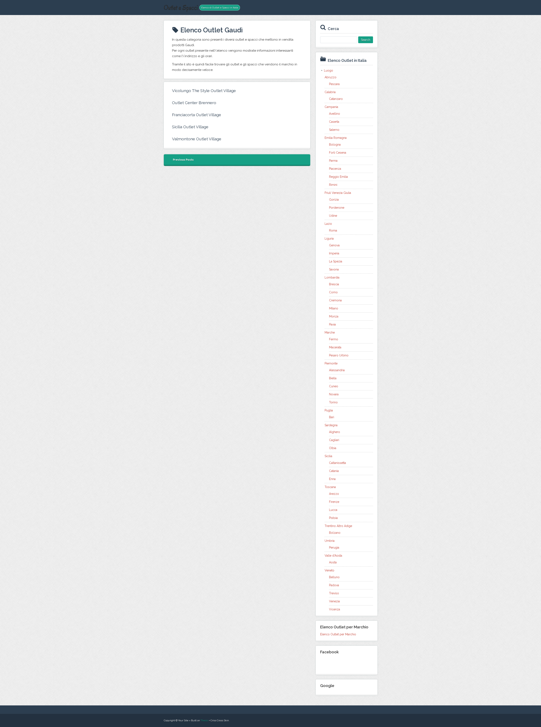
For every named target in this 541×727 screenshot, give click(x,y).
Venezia (334, 601)
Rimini (333, 184)
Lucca (333, 510)
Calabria (330, 92)
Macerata (335, 347)
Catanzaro (336, 99)
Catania (334, 471)
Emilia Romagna (336, 137)
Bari (331, 417)
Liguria (329, 238)
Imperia (334, 253)
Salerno (334, 129)
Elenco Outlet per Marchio (338, 634)
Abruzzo (330, 77)
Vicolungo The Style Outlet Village (204, 90)
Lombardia (332, 277)
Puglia (329, 410)
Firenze (334, 502)
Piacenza (335, 168)
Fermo (333, 339)
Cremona (335, 300)
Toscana (330, 487)
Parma (333, 160)
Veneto (329, 570)
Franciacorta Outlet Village (196, 114)
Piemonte (331, 363)
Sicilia (328, 456)
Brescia (334, 284)
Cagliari (334, 440)
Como (333, 292)
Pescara (334, 84)
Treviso (334, 593)
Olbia (332, 448)
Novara (334, 394)
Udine (333, 215)
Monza (333, 316)
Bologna (335, 144)
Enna (332, 479)
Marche (330, 332)
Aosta (333, 562)
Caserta (334, 121)
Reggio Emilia (338, 176)
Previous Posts (183, 159)
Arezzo (334, 493)
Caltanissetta (337, 463)
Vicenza (334, 609)
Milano (333, 308)
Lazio (328, 223)
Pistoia (333, 518)
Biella (332, 378)
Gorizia (334, 199)
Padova (334, 585)
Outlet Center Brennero (194, 102)
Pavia (332, 324)
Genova (334, 245)
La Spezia (335, 261)
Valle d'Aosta (333, 555)
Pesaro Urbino (338, 355)
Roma (333, 230)
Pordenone (336, 207)
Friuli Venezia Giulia (338, 193)
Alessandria (337, 370)
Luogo (328, 70)
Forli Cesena (337, 152)
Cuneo (333, 386)
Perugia (334, 547)
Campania (331, 107)
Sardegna (331, 425)
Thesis (204, 720)
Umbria (330, 540)
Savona (334, 269)
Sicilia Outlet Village (190, 126)
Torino (333, 402)
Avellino (334, 113)
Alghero (334, 432)
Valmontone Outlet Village (196, 139)
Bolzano (334, 532)
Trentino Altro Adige (338, 526)
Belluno (334, 577)
